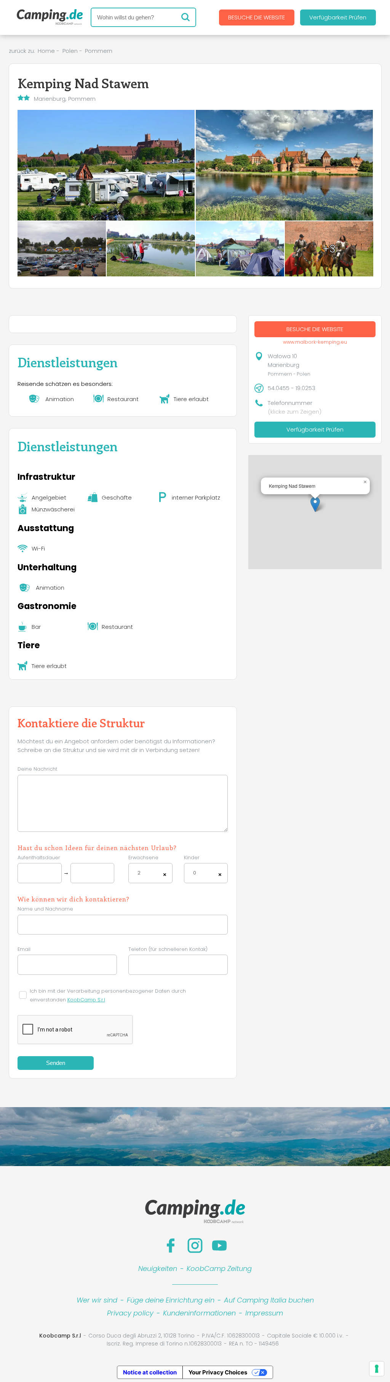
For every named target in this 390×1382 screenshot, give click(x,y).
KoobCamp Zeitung (219, 1268)
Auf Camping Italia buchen (269, 1300)
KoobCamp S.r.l (86, 999)
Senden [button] (55, 1063)
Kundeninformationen (199, 1313)
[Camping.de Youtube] (219, 1245)
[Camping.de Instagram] (195, 1245)
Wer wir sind (97, 1300)
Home (46, 51)
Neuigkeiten (157, 1268)
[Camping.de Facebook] (170, 1245)
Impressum (264, 1313)
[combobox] (150, 873)
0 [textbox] (194, 873)
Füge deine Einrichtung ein (170, 1300)
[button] (315, 504)
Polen (70, 51)
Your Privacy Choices (218, 1372)
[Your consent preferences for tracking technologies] (376, 1368)
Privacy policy (130, 1313)
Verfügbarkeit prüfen (337, 17)
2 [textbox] (139, 873)
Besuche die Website (256, 17)
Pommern (98, 51)
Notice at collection (150, 1372)
